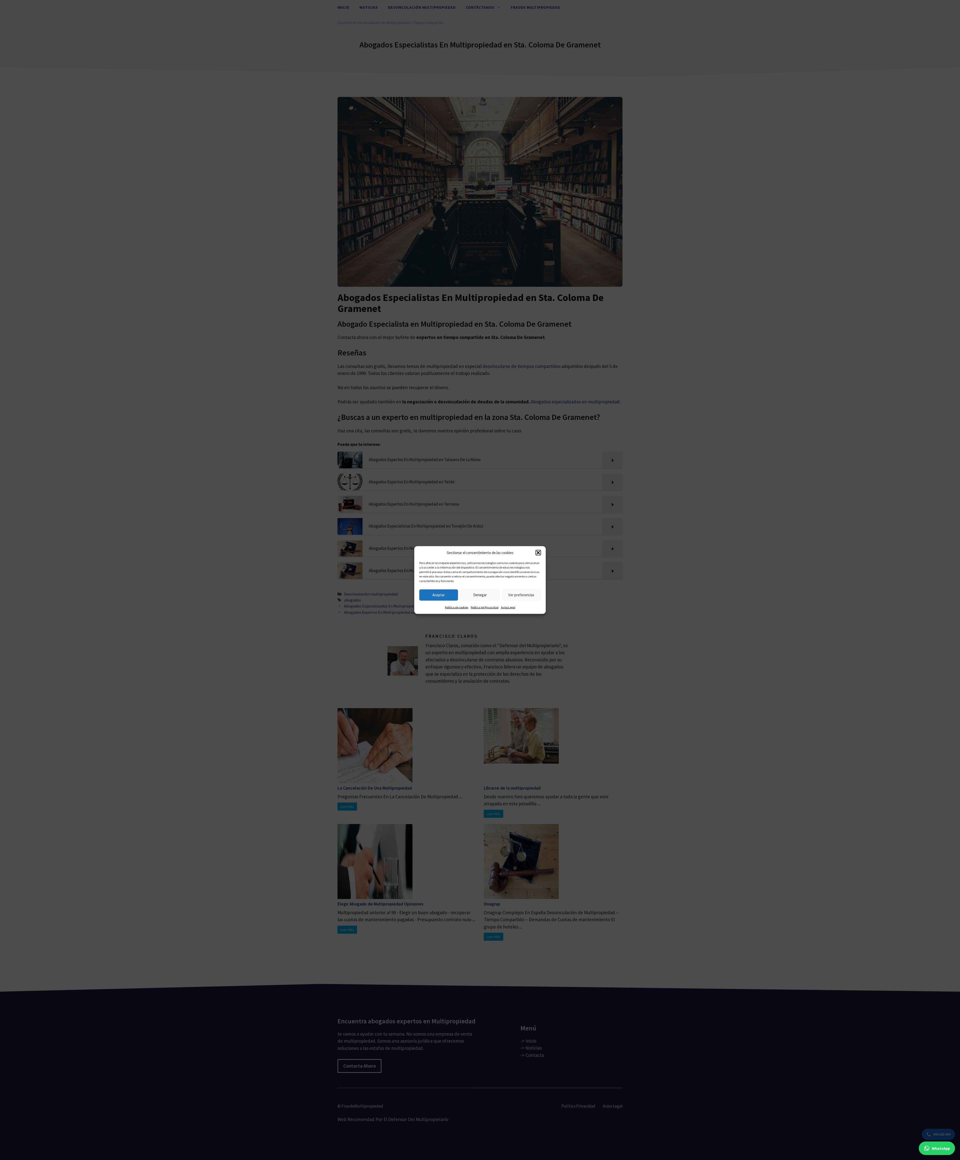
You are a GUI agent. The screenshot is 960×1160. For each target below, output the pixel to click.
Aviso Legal (508, 607)
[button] (538, 552)
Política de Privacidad (484, 607)
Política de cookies (456, 607)
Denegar (480, 594)
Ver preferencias (521, 594)
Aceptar (438, 594)
